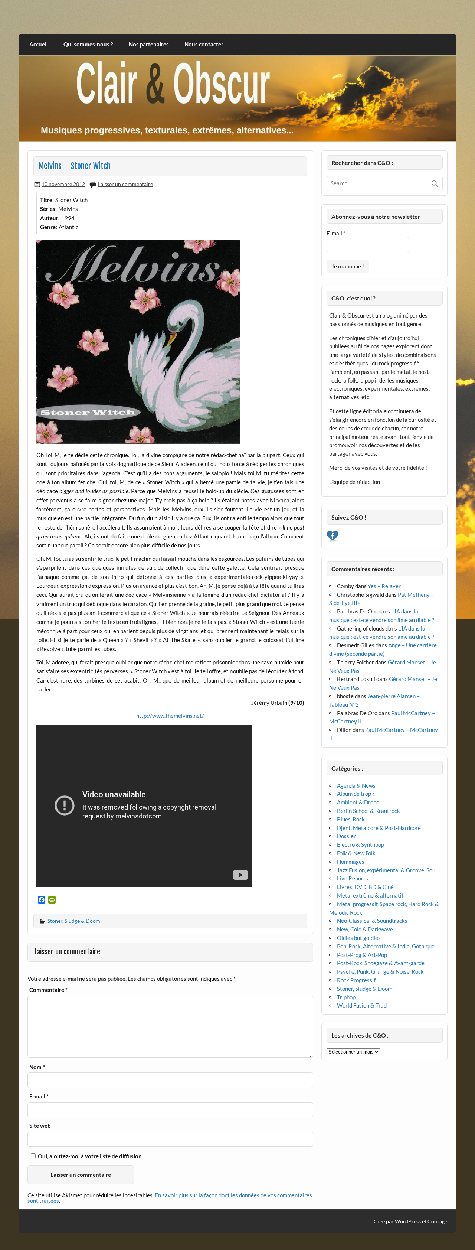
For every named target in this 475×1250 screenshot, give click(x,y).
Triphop (346, 997)
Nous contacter (203, 44)
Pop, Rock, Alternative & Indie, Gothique (386, 946)
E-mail (39, 1096)
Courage (437, 1221)
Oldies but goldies (359, 937)
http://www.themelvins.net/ (170, 715)
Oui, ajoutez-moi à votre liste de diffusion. (90, 1156)
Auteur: (50, 218)
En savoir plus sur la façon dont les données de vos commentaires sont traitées (169, 1198)
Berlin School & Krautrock (368, 810)
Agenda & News (356, 785)
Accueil (38, 44)
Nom (37, 1067)
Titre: (47, 199)
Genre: (48, 227)
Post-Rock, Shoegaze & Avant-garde (381, 963)
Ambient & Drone (358, 802)
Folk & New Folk (356, 853)
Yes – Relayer (384, 586)
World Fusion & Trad (362, 1005)
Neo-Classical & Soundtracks (372, 920)
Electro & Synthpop (360, 844)
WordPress (408, 1221)
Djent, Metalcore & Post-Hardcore (379, 827)
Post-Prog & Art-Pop (362, 954)
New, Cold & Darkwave (365, 929)
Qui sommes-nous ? (88, 44)
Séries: (48, 208)
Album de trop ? (355, 793)
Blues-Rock (351, 819)
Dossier (346, 836)
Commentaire (48, 990)
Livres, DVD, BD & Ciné (365, 886)
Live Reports (352, 878)
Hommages (350, 861)
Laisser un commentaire (125, 184)
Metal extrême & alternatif (370, 895)
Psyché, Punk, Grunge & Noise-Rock (380, 971)
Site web (40, 1126)
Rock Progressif (356, 980)
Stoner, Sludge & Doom (74, 921)
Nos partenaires (149, 44)
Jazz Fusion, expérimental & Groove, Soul (387, 870)
